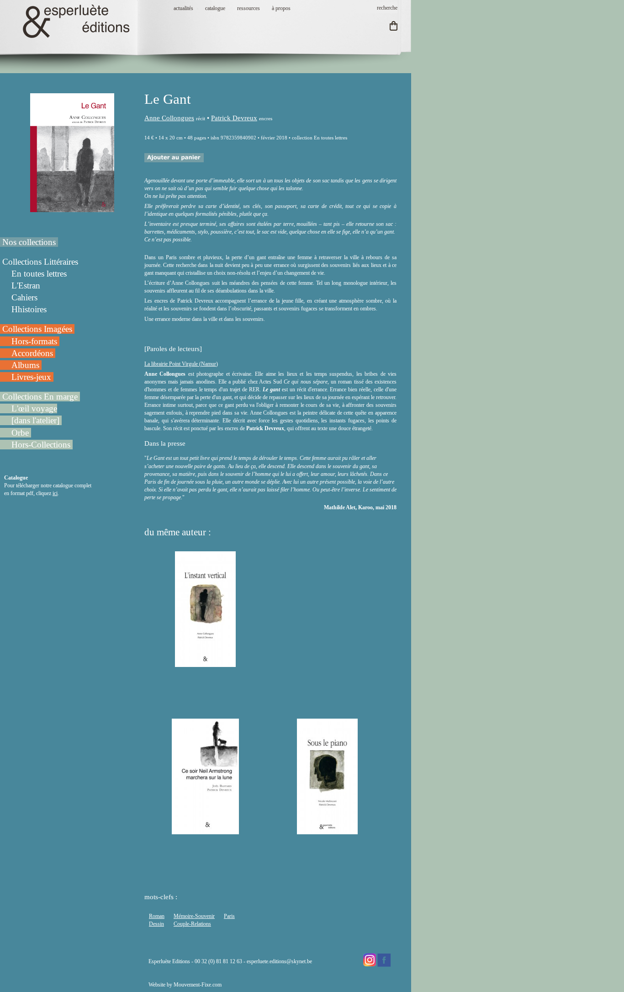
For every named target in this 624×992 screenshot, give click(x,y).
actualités (183, 8)
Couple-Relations (192, 924)
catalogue (215, 8)
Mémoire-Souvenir (194, 916)
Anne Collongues (169, 118)
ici (55, 493)
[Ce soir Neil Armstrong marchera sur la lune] (205, 830)
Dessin (156, 924)
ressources (248, 8)
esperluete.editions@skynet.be (279, 961)
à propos (281, 8)
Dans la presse (164, 443)
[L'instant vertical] (205, 663)
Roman (156, 916)
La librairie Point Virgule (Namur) (181, 364)
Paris (229, 916)
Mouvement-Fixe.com (198, 984)
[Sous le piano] (327, 830)
